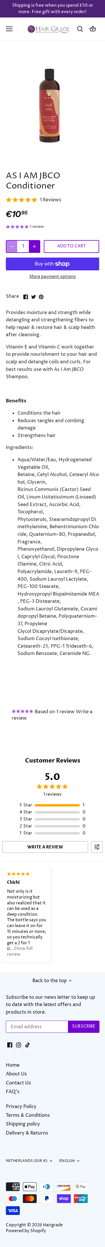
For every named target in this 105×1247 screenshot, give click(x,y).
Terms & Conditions (28, 1115)
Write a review (45, 847)
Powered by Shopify (26, 1231)
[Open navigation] (9, 29)
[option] (52, 107)
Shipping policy (23, 1124)
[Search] (80, 29)
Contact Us (18, 1083)
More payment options (52, 276)
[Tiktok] (27, 1045)
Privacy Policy (21, 1106)
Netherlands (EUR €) (27, 1161)
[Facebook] (9, 1045)
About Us (16, 1074)
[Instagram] (18, 1045)
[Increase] (34, 246)
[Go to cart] (92, 29)
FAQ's (13, 1092)
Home (13, 1065)
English (67, 1161)
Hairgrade (53, 1225)
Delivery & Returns (27, 1133)
